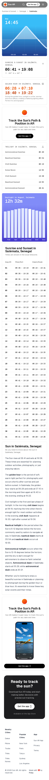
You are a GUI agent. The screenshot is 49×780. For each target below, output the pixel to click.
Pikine (7, 743)
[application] (24, 41)
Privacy (37, 745)
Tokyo (22, 753)
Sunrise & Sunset (9, 11)
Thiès (7, 753)
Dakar (7, 738)
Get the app (32, 4)
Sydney (22, 758)
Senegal (22, 11)
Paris (21, 748)
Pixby (31, 773)
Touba (7, 748)
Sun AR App (38, 740)
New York (23, 743)
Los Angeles (24, 763)
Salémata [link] (33, 11)
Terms (36, 750)
